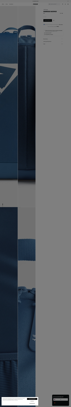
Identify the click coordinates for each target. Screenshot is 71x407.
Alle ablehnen (32, 401)
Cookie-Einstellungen (32, 403)
